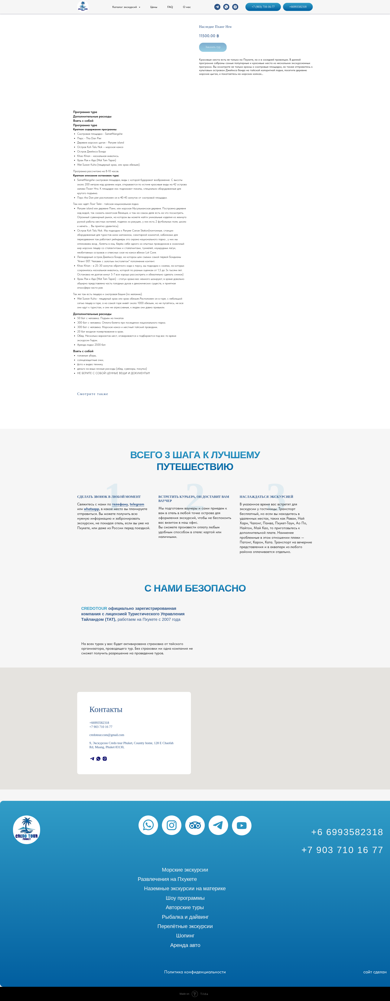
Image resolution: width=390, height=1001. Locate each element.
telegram (137, 504)
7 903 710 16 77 (345, 850)
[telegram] (217, 7)
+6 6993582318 (347, 832)
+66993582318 (99, 722)
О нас (187, 7)
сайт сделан (375, 972)
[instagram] (235, 7)
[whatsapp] (226, 7)
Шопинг (185, 935)
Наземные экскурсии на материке (185, 888)
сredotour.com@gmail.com (106, 735)
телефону (120, 504)
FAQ (170, 7)
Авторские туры (185, 907)
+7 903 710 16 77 (100, 726)
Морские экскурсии (185, 870)
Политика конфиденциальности (195, 972)
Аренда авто (185, 945)
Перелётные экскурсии (185, 926)
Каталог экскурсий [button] (125, 7)
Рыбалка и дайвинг (185, 917)
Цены (153, 7)
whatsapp (91, 509)
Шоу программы (185, 898)
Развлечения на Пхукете (167, 879)
